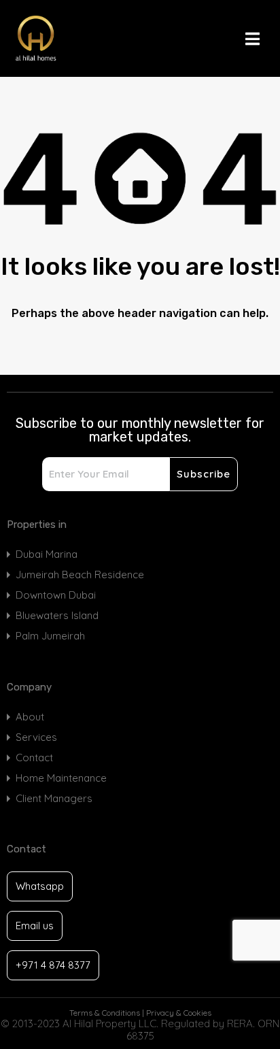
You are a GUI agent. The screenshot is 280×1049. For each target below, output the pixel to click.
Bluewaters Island (57, 615)
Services (36, 737)
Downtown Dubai (56, 594)
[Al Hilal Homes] (70, 38)
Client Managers (54, 798)
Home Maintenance (61, 777)
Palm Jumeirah (50, 635)
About (30, 716)
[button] (259, 39)
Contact (34, 757)
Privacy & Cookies (178, 1013)
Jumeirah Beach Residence (80, 574)
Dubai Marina (46, 554)
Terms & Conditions (104, 1013)
